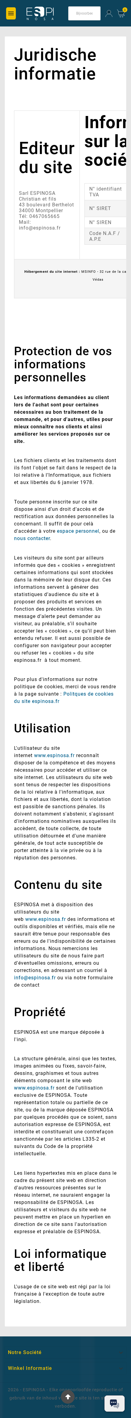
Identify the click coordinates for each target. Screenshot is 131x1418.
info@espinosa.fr (35, 978)
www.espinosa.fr (54, 755)
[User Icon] (108, 13)
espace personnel (78, 531)
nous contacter (32, 538)
